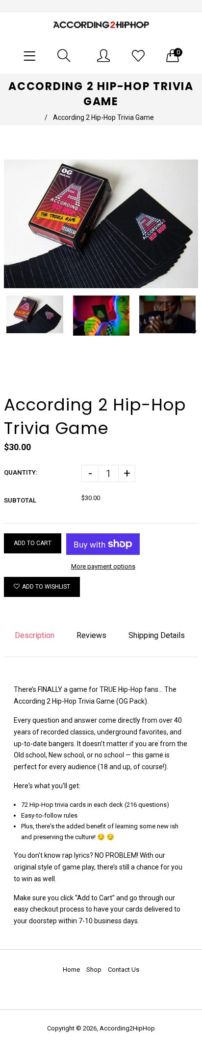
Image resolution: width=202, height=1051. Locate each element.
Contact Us (123, 969)
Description (34, 635)
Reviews (91, 635)
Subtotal (20, 500)
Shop (93, 969)
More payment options (103, 566)
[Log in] (103, 56)
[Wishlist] (138, 56)
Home (71, 969)
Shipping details (156, 635)
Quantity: (21, 472)
